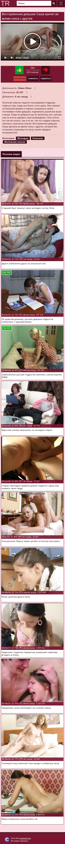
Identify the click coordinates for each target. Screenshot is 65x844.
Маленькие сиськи (14, 142)
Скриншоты (33, 78)
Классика (37, 138)
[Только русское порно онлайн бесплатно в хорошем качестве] (5, 3)
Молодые (23, 138)
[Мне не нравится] (45, 70)
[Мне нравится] (19, 70)
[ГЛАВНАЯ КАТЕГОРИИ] (61, 3)
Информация (19, 78)
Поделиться (46, 78)
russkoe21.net (25, 838)
